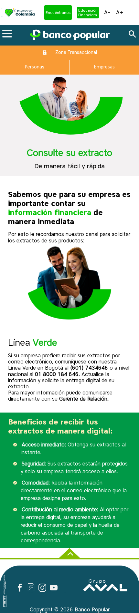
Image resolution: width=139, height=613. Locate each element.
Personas (34, 67)
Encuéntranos (58, 12)
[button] (58, 12)
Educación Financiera (88, 12)
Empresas (104, 67)
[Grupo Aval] (105, 589)
